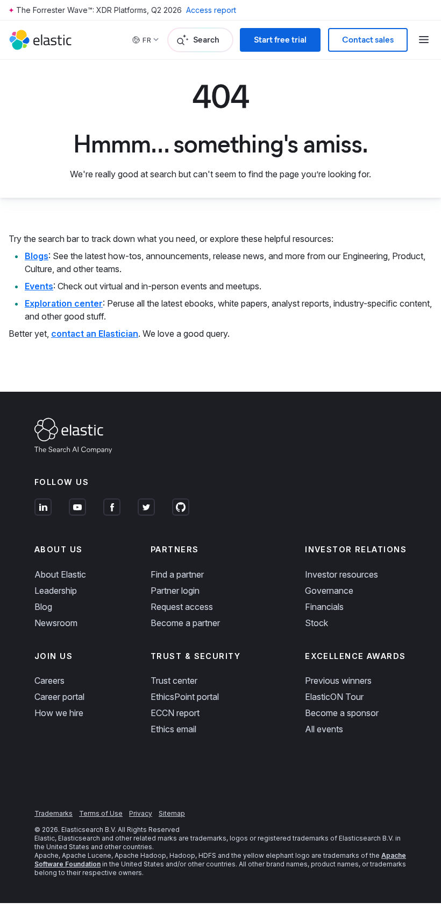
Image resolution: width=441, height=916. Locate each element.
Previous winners (338, 680)
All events (324, 729)
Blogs (36, 256)
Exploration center (64, 303)
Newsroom (55, 622)
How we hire (58, 712)
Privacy (140, 813)
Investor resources (341, 574)
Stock (316, 622)
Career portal (59, 696)
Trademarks (53, 813)
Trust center (174, 680)
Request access (182, 606)
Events (39, 286)
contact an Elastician (94, 333)
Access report (211, 10)
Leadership (55, 590)
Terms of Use (101, 813)
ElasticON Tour (334, 696)
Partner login (175, 590)
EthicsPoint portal (185, 696)
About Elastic (60, 574)
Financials (324, 606)
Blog (43, 606)
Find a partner (177, 574)
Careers (49, 680)
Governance (329, 590)
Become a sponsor (342, 712)
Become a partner (185, 622)
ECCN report (175, 712)
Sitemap (172, 813)
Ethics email (173, 729)
